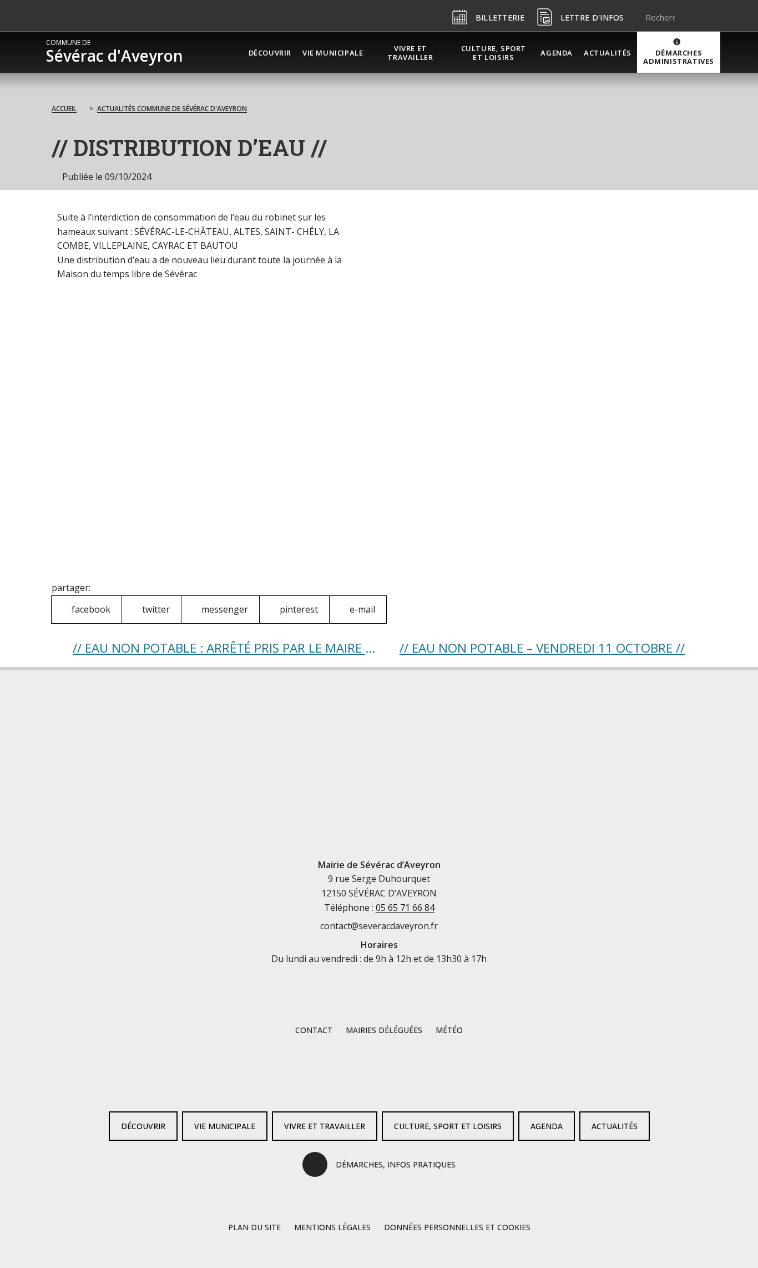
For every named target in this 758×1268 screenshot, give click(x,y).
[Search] (698, 17)
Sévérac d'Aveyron (114, 52)
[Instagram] (397, 1085)
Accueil (64, 108)
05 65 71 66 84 (405, 907)
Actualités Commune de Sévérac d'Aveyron (172, 108)
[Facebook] (361, 1085)
